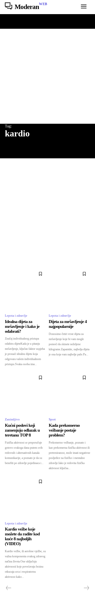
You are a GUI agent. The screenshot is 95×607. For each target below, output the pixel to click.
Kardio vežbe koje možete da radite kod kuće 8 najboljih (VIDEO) (22, 536)
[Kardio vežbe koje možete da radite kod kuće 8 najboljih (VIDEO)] (25, 496)
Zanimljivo (12, 419)
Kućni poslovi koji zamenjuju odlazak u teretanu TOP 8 (22, 430)
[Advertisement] (47, 76)
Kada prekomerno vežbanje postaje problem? (64, 430)
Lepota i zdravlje (16, 315)
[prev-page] (8, 588)
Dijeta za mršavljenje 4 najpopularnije (68, 324)
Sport (52, 419)
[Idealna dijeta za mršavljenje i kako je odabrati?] (25, 288)
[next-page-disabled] (86, 588)
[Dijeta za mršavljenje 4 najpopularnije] (69, 288)
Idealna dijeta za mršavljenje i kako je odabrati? (22, 326)
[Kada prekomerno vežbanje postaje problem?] (69, 392)
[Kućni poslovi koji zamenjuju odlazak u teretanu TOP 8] (25, 392)
